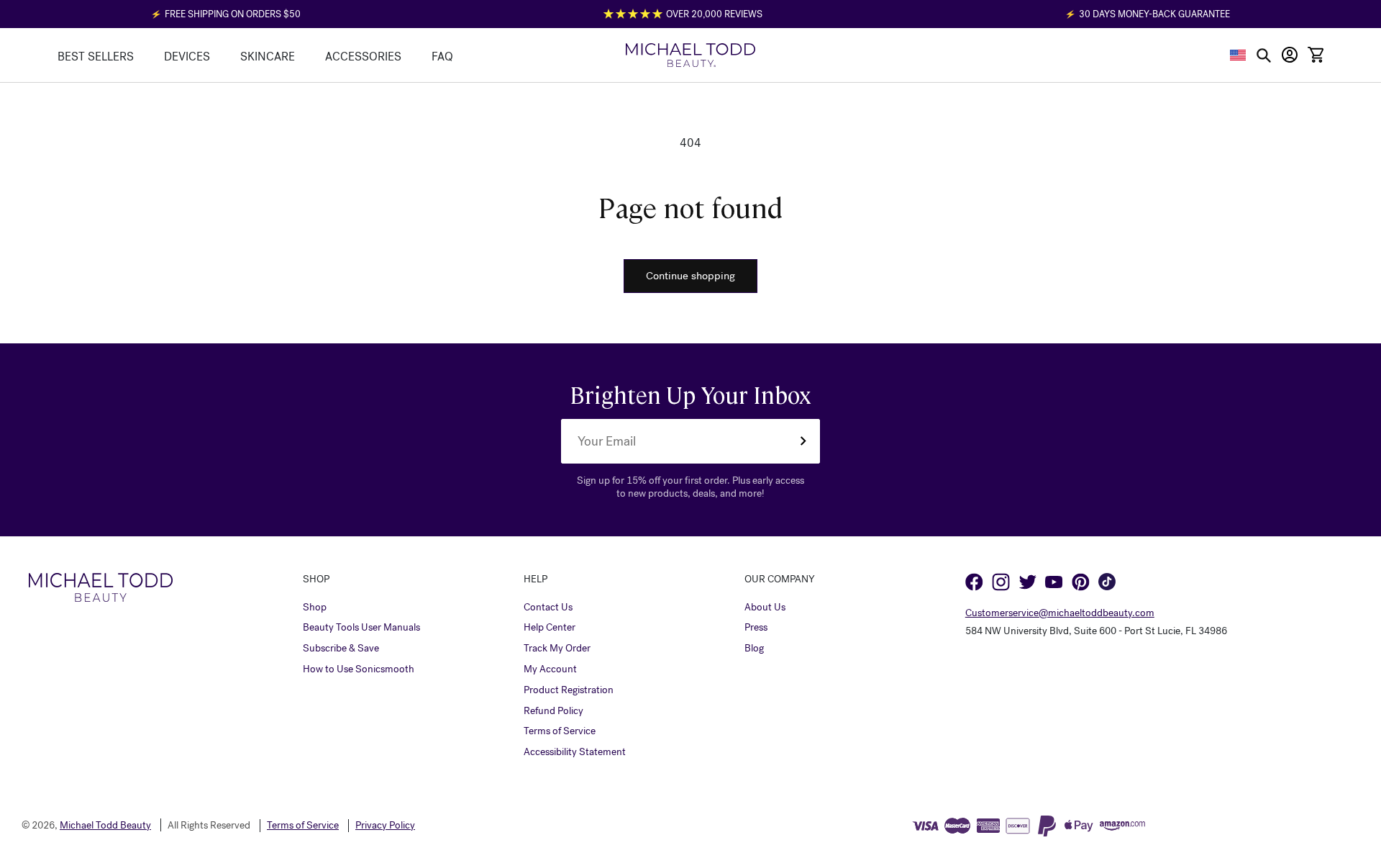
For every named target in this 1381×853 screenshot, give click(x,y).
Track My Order (557, 648)
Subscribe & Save (341, 648)
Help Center (549, 627)
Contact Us (548, 607)
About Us (764, 607)
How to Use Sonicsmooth (358, 669)
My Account (550, 669)
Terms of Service (560, 731)
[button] (1238, 55)
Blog (754, 648)
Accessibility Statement (575, 752)
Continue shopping (690, 275)
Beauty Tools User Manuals (361, 627)
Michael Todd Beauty (105, 825)
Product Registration (569, 690)
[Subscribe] (803, 441)
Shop (315, 607)
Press (755, 627)
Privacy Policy (385, 825)
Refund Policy (553, 711)
